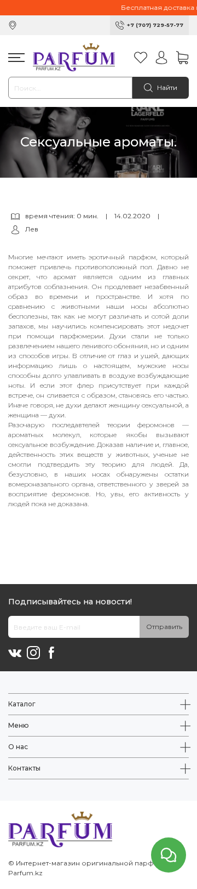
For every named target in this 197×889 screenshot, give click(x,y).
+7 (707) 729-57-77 (155, 25)
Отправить (164, 626)
